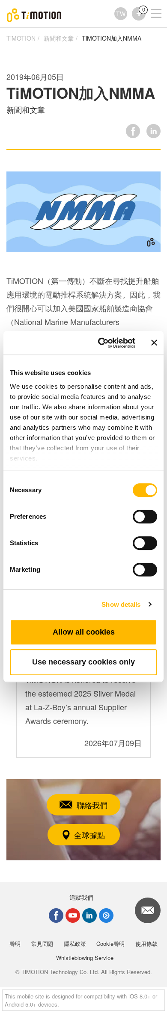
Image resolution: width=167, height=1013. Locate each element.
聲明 (15, 943)
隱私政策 (75, 943)
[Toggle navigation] (151, 2)
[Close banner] (154, 343)
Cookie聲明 (110, 943)
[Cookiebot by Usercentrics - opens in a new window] (101, 342)
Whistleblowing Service (84, 958)
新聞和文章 (59, 38)
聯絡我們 (92, 804)
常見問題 (42, 943)
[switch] (145, 516)
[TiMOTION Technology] (34, 14)
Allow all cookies (84, 632)
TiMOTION (21, 38)
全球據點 (89, 834)
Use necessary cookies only (83, 662)
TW (120, 13)
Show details (120, 604)
